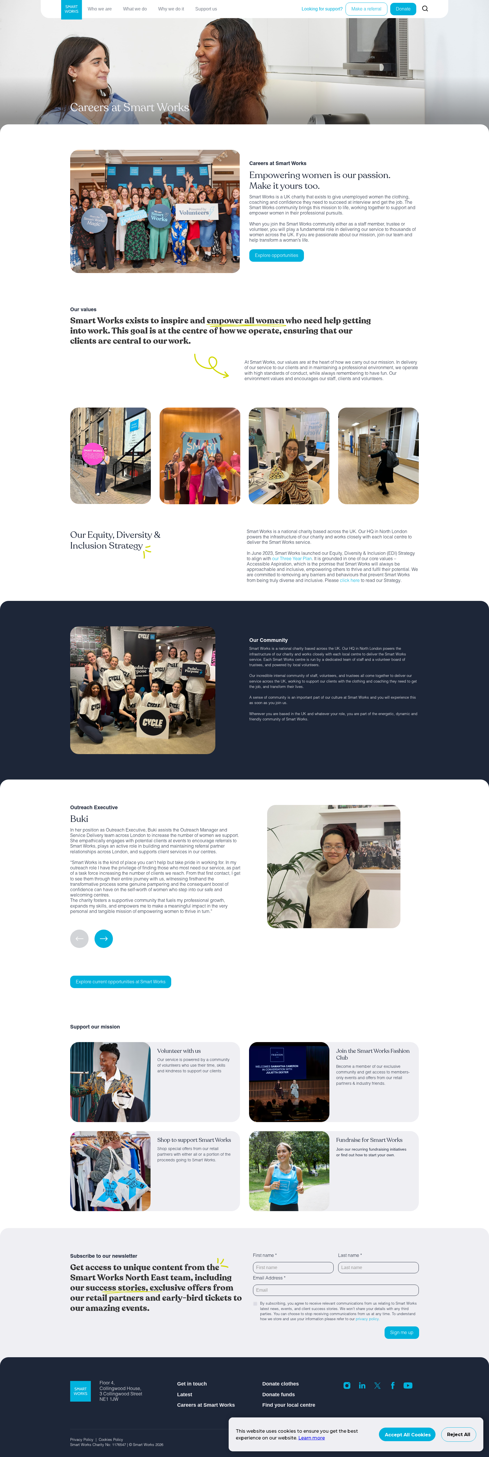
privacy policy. (368, 1319)
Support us (206, 9)
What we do (135, 9)
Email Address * (269, 1278)
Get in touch (192, 1384)
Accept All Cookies (408, 1434)
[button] (104, 939)
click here (350, 581)
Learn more (311, 1438)
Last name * (350, 1256)
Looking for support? (322, 9)
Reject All (458, 1434)
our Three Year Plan (292, 559)
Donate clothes (280, 1384)
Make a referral (366, 9)
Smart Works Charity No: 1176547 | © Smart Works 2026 (116, 1445)
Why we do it (171, 9)
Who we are (100, 9)
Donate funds (278, 1394)
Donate (403, 9)
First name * (265, 1256)
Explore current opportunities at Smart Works (121, 982)
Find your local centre (288, 1405)
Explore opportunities (276, 256)
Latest (184, 1394)
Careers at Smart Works (206, 1405)
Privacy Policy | (84, 1440)
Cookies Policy (112, 1440)
